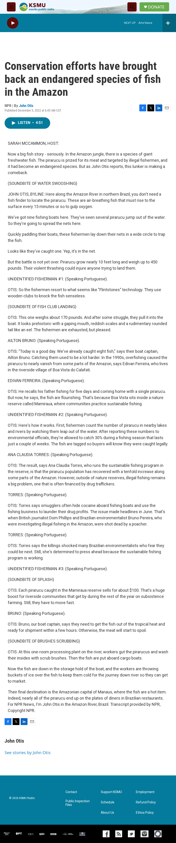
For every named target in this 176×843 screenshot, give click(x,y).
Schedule (107, 802)
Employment (145, 792)
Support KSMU (111, 792)
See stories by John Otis (28, 752)
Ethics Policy (145, 812)
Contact (71, 792)
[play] (12, 23)
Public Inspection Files (78, 803)
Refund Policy (146, 802)
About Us (107, 812)
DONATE (156, 7)
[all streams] (169, 23)
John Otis (26, 105)
